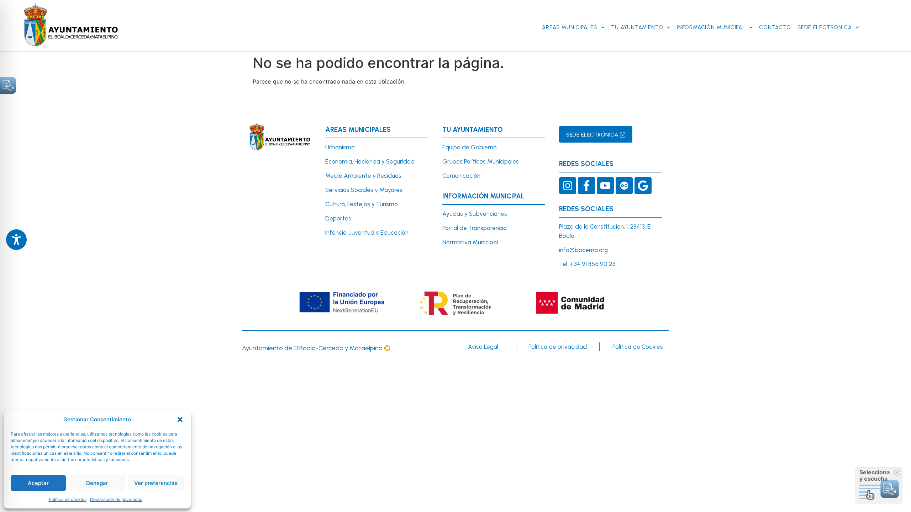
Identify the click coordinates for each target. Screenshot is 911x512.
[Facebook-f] (586, 185)
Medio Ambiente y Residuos (363, 175)
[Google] (643, 185)
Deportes (338, 218)
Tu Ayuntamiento (637, 27)
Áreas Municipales (569, 27)
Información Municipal (711, 27)
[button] (180, 419)
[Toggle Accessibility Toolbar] (16, 240)
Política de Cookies (637, 346)
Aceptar (38, 483)
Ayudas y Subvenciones (474, 213)
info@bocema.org (583, 250)
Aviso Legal (483, 346)
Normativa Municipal (470, 242)
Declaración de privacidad (116, 499)
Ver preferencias (156, 483)
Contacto (775, 27)
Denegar (97, 483)
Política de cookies (67, 499)
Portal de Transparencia (474, 227)
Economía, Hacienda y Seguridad (370, 161)
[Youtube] (605, 185)
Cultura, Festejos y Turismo (361, 204)
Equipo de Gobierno (469, 147)
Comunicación (461, 175)
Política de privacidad (557, 346)
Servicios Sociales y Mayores (363, 189)
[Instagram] (567, 185)
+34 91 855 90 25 (593, 263)
